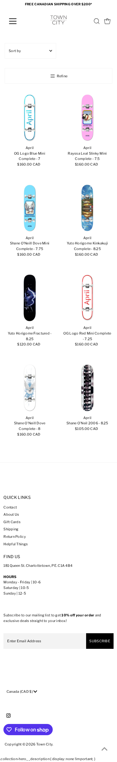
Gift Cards (12, 522)
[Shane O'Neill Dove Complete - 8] (30, 388)
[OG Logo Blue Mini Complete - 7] (30, 118)
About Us (11, 514)
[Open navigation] (17, 21)
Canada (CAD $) (20, 691)
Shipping (10, 529)
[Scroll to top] (104, 749)
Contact (10, 507)
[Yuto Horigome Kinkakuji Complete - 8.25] (87, 208)
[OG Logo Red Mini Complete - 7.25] (87, 298)
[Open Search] (97, 21)
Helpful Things (15, 544)
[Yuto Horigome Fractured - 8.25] (30, 298)
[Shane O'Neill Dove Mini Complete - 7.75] (30, 208)
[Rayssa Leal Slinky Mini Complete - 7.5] (87, 118)
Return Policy (14, 536)
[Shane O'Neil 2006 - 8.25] (87, 388)
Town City (44, 744)
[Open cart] (107, 21)
